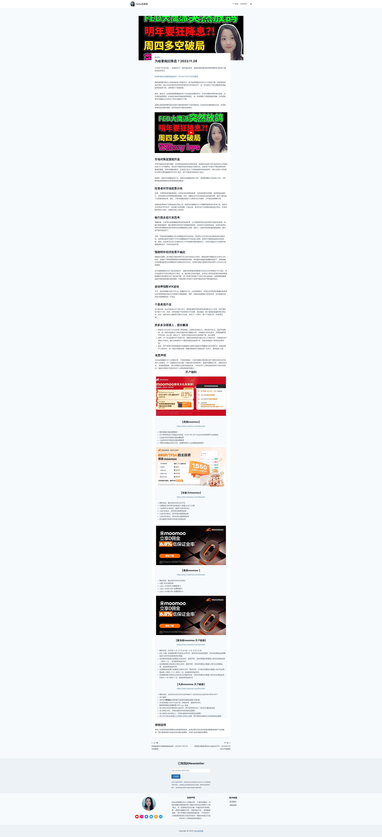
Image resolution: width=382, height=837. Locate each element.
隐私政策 (233, 805)
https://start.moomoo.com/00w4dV (191, 426)
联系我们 (243, 4)
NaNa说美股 (198, 831)
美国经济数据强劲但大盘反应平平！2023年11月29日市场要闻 (212, 746)
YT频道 (235, 4)
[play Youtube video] (191, 132)
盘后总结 (157, 57)
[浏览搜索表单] (251, 4)
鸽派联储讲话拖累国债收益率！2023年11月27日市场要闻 (176, 76)
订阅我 (176, 776)
